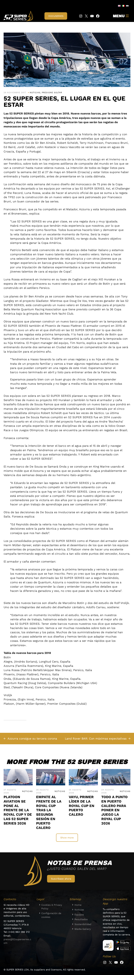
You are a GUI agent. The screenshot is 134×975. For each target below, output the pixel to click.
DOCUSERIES (55, 16)
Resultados (81, 919)
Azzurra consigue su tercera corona (32, 738)
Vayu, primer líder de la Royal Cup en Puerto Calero (81, 805)
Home (78, 904)
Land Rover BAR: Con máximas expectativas (95, 738)
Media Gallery (83, 929)
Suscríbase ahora (61, 878)
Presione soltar (52, 92)
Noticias (35, 92)
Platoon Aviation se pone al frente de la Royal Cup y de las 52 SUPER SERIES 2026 (18, 810)
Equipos (79, 914)
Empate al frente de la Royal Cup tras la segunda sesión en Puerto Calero (48, 812)
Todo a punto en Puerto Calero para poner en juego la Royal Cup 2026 (114, 810)
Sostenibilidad (83, 924)
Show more (67, 837)
